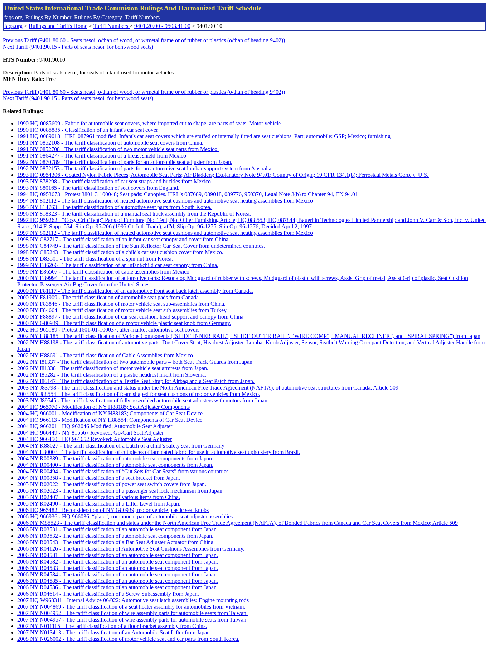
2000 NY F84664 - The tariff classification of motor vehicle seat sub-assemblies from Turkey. (122, 310)
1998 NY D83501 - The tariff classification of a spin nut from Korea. (95, 259)
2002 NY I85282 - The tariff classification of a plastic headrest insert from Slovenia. (111, 375)
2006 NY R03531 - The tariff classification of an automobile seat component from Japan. (117, 529)
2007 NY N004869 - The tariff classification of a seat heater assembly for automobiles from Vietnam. (131, 607)
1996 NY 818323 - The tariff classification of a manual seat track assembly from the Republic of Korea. (134, 214)
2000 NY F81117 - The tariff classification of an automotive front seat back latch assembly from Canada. (135, 291)
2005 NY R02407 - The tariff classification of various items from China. (98, 497)
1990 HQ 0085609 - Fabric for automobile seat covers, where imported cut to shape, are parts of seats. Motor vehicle (149, 123)
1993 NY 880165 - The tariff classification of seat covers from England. (98, 188)
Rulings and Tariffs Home (58, 26)
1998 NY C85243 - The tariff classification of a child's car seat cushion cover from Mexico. (120, 252)
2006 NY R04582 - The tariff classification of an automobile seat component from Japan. (117, 561)
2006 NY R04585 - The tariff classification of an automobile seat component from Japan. (117, 581)
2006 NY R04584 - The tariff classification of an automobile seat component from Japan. (117, 574)
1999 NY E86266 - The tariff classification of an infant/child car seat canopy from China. (117, 265)
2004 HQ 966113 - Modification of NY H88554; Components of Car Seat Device (109, 420)
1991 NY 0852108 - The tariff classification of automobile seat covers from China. (110, 143)
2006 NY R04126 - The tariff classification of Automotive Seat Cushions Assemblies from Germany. (131, 549)
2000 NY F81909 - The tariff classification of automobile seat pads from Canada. (108, 297)
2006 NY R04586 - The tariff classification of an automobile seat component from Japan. (117, 587)
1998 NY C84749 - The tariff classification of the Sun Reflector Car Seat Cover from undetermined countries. (141, 246)
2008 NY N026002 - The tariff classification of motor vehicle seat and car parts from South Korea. (128, 639)
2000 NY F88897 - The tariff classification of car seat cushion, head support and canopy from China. (131, 317)
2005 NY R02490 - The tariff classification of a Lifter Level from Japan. (98, 503)
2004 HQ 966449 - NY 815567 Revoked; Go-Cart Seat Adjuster (90, 433)
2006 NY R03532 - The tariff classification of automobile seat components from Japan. (115, 536)
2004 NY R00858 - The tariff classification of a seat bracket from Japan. (98, 478)
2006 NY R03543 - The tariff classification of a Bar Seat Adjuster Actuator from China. (116, 542)
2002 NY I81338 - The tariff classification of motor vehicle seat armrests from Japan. (112, 368)
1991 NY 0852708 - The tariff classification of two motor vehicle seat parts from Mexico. (118, 149)
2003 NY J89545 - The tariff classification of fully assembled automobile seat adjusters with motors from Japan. (143, 400)
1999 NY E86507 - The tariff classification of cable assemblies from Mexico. (104, 272)
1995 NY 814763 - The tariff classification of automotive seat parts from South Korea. (114, 207)
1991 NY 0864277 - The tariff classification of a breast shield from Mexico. (102, 156)
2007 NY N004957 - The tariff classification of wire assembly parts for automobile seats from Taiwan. (132, 619)
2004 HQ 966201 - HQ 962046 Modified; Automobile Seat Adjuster (94, 426)
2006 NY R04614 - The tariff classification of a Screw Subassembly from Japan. (108, 594)
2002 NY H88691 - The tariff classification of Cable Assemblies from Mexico (105, 355)
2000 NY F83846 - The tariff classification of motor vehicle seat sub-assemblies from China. (121, 304)
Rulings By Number (48, 17)
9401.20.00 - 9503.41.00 (162, 26)
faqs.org (13, 17)
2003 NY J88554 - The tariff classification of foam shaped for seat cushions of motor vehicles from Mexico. (138, 394)
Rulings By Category (98, 17)
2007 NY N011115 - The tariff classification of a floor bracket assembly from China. (112, 626)
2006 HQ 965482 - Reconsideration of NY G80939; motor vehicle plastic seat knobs (113, 510)
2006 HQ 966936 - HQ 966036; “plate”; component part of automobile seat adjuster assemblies (125, 516)
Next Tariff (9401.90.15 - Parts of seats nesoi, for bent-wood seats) (78, 47)
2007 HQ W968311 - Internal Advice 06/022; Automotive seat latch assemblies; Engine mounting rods (133, 600)
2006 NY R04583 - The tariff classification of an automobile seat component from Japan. (117, 568)
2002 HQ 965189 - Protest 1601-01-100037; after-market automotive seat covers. (109, 330)
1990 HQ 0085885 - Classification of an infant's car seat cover (87, 130)
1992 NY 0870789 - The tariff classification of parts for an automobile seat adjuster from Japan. (124, 162)
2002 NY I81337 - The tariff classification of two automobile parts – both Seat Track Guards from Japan (134, 362)
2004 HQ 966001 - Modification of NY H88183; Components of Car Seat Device (110, 413)
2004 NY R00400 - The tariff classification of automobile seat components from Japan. (115, 465)
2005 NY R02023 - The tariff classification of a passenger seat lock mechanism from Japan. (120, 491)
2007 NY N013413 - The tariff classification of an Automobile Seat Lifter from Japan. (114, 632)
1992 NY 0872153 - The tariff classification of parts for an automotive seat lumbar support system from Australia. (145, 168)
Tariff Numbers (142, 17)
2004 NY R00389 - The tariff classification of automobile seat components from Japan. (115, 458)
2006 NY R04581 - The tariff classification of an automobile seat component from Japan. (117, 555)
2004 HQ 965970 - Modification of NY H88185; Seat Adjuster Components (103, 407)
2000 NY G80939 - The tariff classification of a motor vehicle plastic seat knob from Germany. (124, 323)
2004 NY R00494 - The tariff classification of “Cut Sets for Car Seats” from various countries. (123, 471)
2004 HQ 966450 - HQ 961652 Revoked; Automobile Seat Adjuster (94, 439)
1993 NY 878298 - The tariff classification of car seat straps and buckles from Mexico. (114, 181)
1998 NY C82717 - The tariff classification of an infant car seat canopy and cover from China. (123, 239)
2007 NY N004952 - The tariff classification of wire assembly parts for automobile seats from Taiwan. (132, 613)
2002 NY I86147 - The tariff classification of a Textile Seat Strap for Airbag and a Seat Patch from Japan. (136, 381)
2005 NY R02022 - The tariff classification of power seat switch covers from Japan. (111, 484)
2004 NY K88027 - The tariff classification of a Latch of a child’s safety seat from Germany (120, 446)
